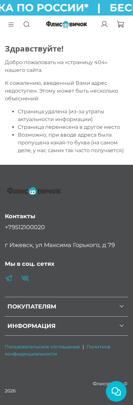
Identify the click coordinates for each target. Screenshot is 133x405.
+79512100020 (25, 227)
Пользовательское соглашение (42, 347)
